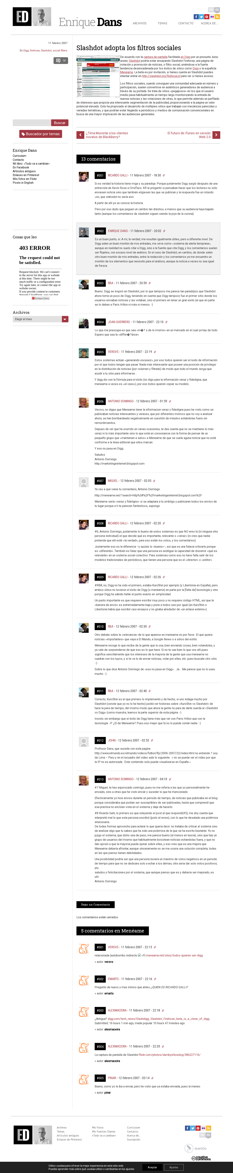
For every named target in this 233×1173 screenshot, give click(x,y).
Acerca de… (209, 23)
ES (217, 9)
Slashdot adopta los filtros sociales (128, 47)
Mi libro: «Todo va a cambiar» (31, 163)
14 (64, 60)
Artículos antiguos (24, 171)
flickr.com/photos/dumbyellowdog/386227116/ (170, 1055)
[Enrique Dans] (33, 16)
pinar (112, 1078)
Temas (162, 23)
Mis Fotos (98, 1127)
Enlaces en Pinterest (26, 175)
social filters (60, 50)
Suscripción (133, 1139)
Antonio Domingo (121, 401)
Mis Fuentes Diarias (103, 1131)
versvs (113, 947)
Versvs (113, 352)
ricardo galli (117, 175)
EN (211, 9)
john (112, 740)
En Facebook (21, 167)
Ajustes (173, 1167)
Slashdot (134, 61)
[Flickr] (212, 16)
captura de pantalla (155, 57)
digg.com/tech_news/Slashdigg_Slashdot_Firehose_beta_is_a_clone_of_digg (158, 1019)
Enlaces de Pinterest (69, 1139)
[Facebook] (196, 16)
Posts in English (23, 182)
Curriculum (19, 156)
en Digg (185, 57)
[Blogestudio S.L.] (195, 1148)
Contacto (185, 23)
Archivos (140, 23)
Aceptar (152, 1167)
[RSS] (217, 16)
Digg (196, 68)
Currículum (133, 1127)
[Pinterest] (206, 16)
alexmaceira (117, 1010)
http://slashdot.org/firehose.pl (161, 76)
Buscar (60, 122)
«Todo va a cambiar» (104, 1135)
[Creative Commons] (201, 1158)
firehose (35, 50)
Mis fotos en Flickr (25, 179)
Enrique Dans (118, 231)
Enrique (90, 21)
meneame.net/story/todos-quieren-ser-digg (174, 955)
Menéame (126, 72)
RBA (110, 283)
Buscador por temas (42, 134)
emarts (113, 979)
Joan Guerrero (119, 322)
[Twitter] (201, 16)
